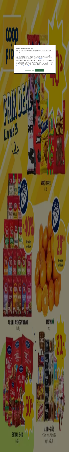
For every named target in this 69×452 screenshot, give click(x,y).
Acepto (39, 70)
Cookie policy (40, 58)
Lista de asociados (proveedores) (22, 65)
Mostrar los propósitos (29, 70)
